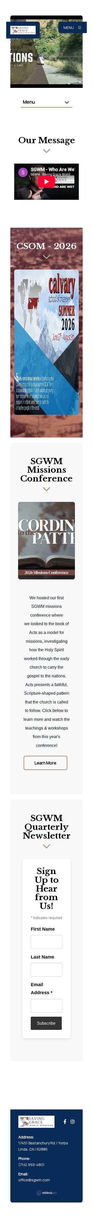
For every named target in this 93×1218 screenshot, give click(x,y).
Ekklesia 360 (46, 1193)
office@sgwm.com (34, 1179)
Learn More (45, 763)
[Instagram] (73, 1122)
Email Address (41, 988)
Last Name (42, 957)
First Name (43, 929)
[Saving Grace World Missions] (23, 30)
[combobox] (46, 102)
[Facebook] (65, 1122)
